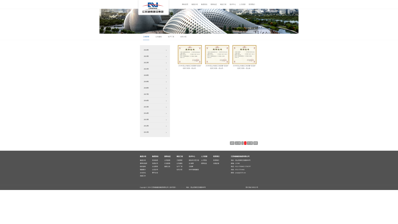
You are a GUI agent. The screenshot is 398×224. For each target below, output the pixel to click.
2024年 (146, 50)
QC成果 (191, 163)
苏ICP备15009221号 (252, 187)
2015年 (146, 107)
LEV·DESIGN (181, 187)
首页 (232, 143)
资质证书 (155, 163)
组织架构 (143, 166)
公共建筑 (158, 37)
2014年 (146, 113)
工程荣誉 (146, 37)
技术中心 (233, 4)
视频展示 (143, 169)
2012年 (146, 126)
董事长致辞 (143, 163)
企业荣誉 (155, 166)
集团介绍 (195, 4)
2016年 (146, 100)
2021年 (146, 69)
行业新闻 (167, 163)
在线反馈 (216, 163)
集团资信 (204, 4)
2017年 (146, 94)
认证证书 (155, 169)
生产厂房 (171, 37)
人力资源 (242, 4)
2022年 (146, 62)
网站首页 (185, 4)
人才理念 (204, 160)
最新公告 (167, 166)
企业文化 (143, 172)
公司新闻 (167, 160)
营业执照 (155, 160)
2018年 (146, 88)
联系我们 (252, 4)
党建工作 (143, 176)
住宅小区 (183, 37)
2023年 (146, 56)
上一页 (238, 143)
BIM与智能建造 (194, 169)
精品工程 (223, 4)
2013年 (146, 119)
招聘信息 (204, 163)
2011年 (146, 132)
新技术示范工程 (194, 160)
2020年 (146, 75)
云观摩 (191, 166)
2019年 (146, 81)
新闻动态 (214, 4)
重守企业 (155, 172)
